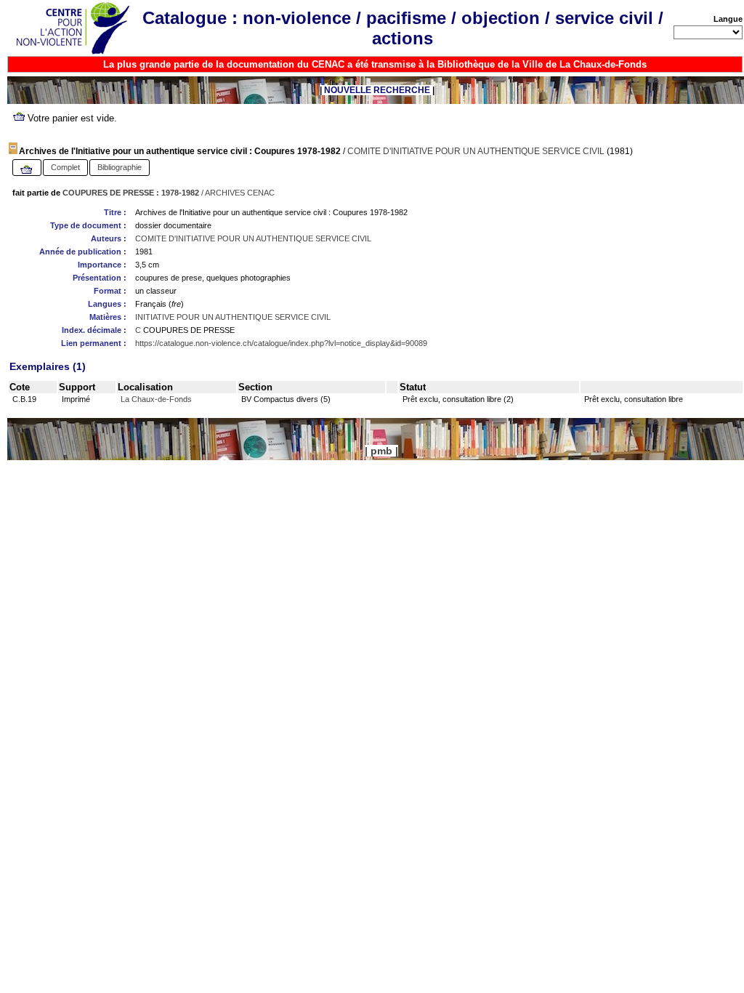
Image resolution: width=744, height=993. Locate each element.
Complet (65, 167)
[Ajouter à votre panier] (26, 170)
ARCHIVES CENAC (240, 192)
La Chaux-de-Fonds (156, 399)
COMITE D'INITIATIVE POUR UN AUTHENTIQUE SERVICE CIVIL (475, 151)
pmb (381, 451)
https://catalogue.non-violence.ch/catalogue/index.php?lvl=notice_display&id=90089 (281, 343)
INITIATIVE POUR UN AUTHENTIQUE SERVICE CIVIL (233, 317)
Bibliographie (119, 167)
